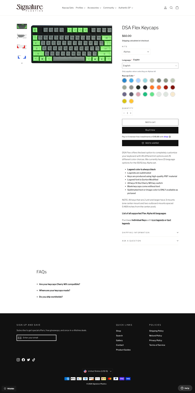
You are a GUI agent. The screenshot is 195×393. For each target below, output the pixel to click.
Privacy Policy (155, 340)
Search (119, 335)
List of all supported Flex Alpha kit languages (144, 213)
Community (108, 7)
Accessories (93, 7)
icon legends (158, 220)
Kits (124, 47)
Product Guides (123, 350)
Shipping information (136, 233)
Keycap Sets (68, 7)
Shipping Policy (156, 331)
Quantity (127, 108)
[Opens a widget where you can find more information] (185, 388)
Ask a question (131, 241)
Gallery (119, 340)
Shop (118, 331)
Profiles (79, 7)
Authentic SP (124, 7)
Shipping (125, 41)
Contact (120, 345)
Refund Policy (155, 335)
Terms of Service (157, 345)
